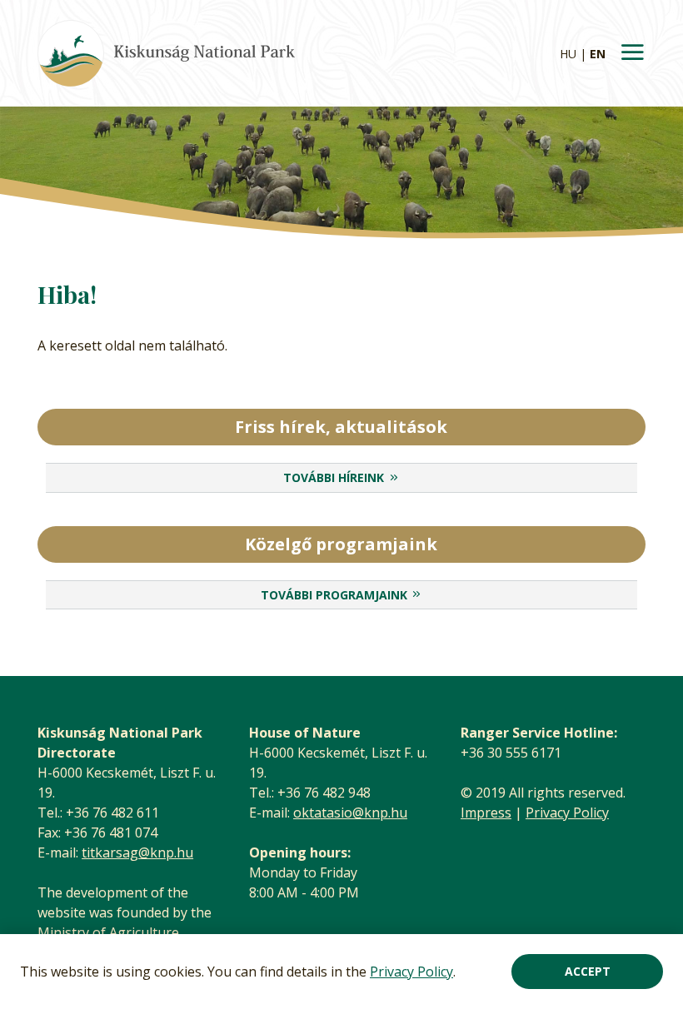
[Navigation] (632, 53)
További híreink (333, 477)
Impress (486, 812)
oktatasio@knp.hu (350, 812)
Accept (588, 971)
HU (568, 54)
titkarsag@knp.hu (137, 852)
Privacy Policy (411, 971)
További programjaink (334, 595)
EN (598, 54)
